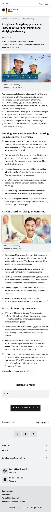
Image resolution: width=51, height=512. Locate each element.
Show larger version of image (26, 68)
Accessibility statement (10, 498)
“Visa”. (7, 186)
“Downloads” (26, 327)
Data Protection (7, 491)
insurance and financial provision (31, 301)
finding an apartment (26, 277)
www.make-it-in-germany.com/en (16, 371)
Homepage (5, 19)
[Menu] (46, 3)
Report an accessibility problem (13, 501)
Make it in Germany (10, 103)
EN (7, 3)
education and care (12, 290)
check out (9, 161)
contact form (10, 360)
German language (35, 261)
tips (14, 204)
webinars (9, 316)
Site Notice (6, 495)
